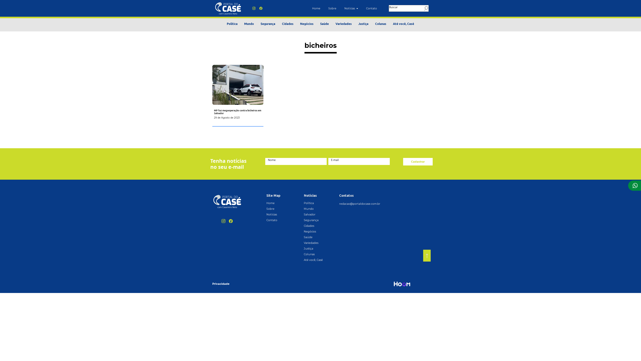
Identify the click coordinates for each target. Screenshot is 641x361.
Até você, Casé (403, 23)
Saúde (324, 23)
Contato (371, 8)
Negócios (306, 23)
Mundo (249, 23)
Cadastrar (418, 161)
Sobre (332, 8)
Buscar (393, 7)
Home (316, 8)
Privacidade (221, 283)
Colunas (380, 23)
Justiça (363, 23)
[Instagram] (254, 8)
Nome (272, 160)
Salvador (309, 214)
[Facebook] (261, 8)
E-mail (335, 160)
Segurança (268, 23)
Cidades (287, 23)
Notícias (350, 8)
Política (232, 23)
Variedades (344, 23)
